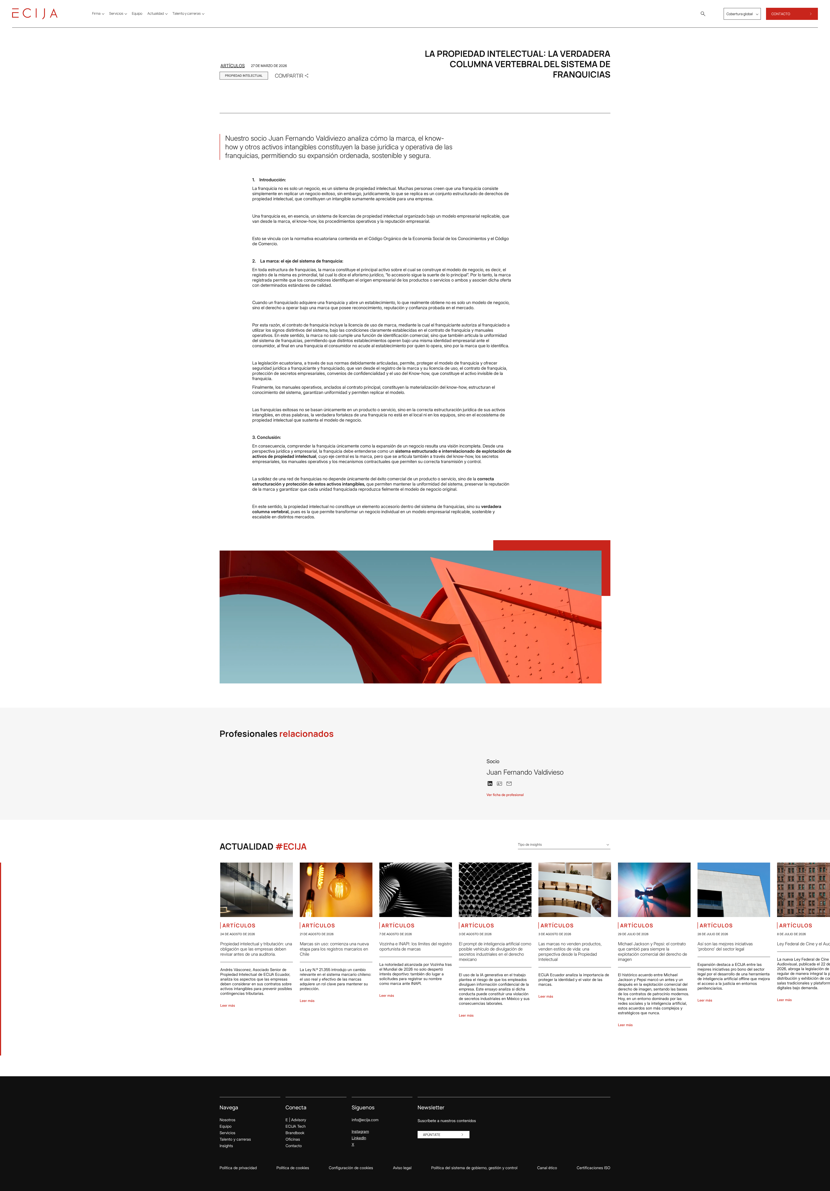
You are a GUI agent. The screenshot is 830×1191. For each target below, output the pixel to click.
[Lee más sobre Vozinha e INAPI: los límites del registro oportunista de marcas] (415, 890)
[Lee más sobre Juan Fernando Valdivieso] (444, 763)
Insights (226, 1145)
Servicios (227, 1132)
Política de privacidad (238, 1168)
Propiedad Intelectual (244, 75)
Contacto (294, 1145)
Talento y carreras (235, 1139)
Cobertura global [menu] (739, 14)
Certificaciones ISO (593, 1168)
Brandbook (295, 1132)
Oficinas (293, 1139)
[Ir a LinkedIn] (490, 783)
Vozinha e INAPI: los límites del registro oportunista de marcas (415, 946)
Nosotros (227, 1120)
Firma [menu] (96, 13)
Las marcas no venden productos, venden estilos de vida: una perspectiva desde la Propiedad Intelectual (570, 951)
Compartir (289, 75)
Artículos (232, 65)
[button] (702, 13)
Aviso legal (402, 1168)
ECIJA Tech (296, 1126)
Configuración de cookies (351, 1168)
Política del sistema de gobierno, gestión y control (474, 1168)
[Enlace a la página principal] (34, 13)
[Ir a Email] (509, 783)
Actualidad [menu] (155, 13)
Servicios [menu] (116, 13)
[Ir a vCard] (499, 783)
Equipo (225, 1126)
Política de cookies (292, 1168)
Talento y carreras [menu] (186, 13)
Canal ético (547, 1168)
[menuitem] (137, 13)
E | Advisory (296, 1120)
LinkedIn (359, 1138)
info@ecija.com (365, 1120)
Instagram (360, 1131)
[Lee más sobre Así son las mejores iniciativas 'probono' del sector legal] (734, 890)
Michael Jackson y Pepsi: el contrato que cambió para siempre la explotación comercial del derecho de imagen (652, 951)
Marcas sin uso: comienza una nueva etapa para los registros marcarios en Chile (334, 949)
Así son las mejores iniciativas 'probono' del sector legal (725, 946)
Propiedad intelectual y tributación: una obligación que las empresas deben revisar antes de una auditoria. (256, 949)
